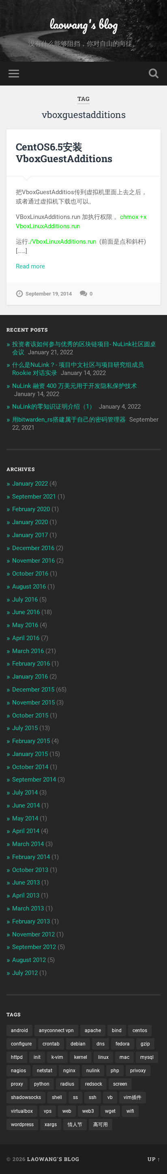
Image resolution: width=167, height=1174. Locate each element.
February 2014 (31, 857)
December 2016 (33, 548)
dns (100, 1044)
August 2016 (29, 586)
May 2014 (25, 818)
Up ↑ (154, 1159)
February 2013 (31, 921)
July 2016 (25, 599)
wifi (130, 1111)
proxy (17, 1084)
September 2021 (34, 496)
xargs (51, 1124)
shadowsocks (26, 1097)
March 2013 (28, 908)
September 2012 (34, 947)
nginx (69, 1070)
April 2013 (25, 895)
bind (117, 1030)
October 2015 (30, 715)
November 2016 (33, 560)
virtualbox (22, 1111)
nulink (93, 1070)
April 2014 (25, 831)
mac (124, 1057)
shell (57, 1097)
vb (110, 1097)
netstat (44, 1070)
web (66, 1111)
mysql (147, 1057)
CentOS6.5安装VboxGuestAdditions (64, 152)
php (115, 1070)
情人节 (75, 1124)
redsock (93, 1084)
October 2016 (30, 573)
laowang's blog (83, 24)
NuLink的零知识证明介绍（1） (53, 406)
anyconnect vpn (56, 1030)
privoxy (138, 1070)
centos (140, 1030)
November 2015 (33, 702)
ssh (92, 1097)
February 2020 (31, 509)
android (19, 1030)
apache (93, 1030)
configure (21, 1044)
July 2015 (25, 728)
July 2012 (25, 973)
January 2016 (30, 676)
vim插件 (132, 1097)
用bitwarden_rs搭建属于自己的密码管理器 (69, 419)
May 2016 (25, 625)
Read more (30, 266)
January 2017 (30, 535)
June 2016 (26, 612)
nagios (18, 1070)
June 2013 (26, 882)
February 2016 (31, 663)
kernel (80, 1057)
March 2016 (28, 651)
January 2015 (30, 754)
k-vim (57, 1057)
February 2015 (31, 741)
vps (47, 1111)
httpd (17, 1057)
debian (78, 1044)
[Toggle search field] (153, 74)
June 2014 (26, 805)
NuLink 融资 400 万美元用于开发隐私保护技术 (74, 386)
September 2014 (34, 779)
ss (75, 1097)
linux (103, 1057)
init (37, 1057)
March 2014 (28, 844)
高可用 (100, 1124)
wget (110, 1111)
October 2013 (30, 870)
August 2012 (29, 960)
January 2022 (30, 483)
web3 (88, 1111)
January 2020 (30, 522)
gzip (145, 1044)
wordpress (22, 1124)
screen (120, 1084)
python (41, 1084)
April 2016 (25, 638)
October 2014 (30, 767)
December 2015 (33, 689)
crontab (51, 1044)
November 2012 (33, 934)
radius (67, 1084)
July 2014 (25, 792)
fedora (123, 1044)
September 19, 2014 (49, 294)
